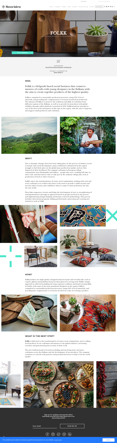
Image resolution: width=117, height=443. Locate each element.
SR (114, 6)
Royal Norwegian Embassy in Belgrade (58, 67)
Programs (57, 6)
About (51, 6)
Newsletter (99, 6)
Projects (74, 6)
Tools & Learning (83, 6)
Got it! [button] (108, 440)
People (64, 6)
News (69, 6)
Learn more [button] (58, 440)
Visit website (22, 53)
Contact (91, 6)
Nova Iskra (83, 1)
